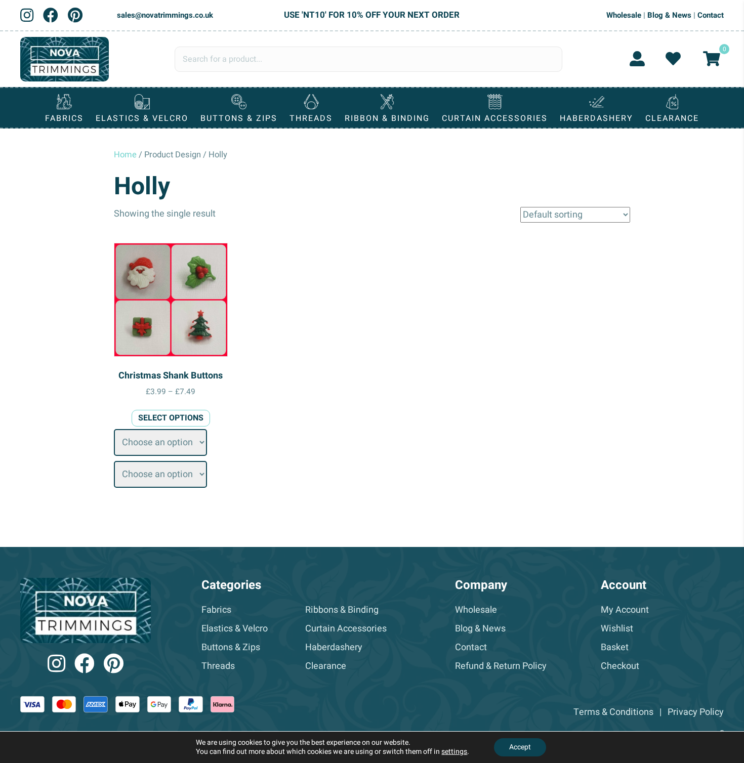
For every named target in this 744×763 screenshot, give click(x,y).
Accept (520, 747)
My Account (625, 610)
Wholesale (623, 15)
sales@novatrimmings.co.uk (165, 15)
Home (125, 155)
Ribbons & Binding (342, 610)
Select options (170, 418)
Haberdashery (596, 118)
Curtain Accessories (495, 118)
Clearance (672, 118)
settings (454, 751)
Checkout (620, 666)
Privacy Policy (696, 712)
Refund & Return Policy (501, 666)
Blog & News (669, 15)
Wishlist (617, 628)
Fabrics (64, 118)
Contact (710, 15)
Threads (311, 118)
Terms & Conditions (613, 712)
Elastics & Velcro (142, 118)
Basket (615, 647)
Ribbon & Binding (387, 118)
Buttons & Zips (238, 118)
